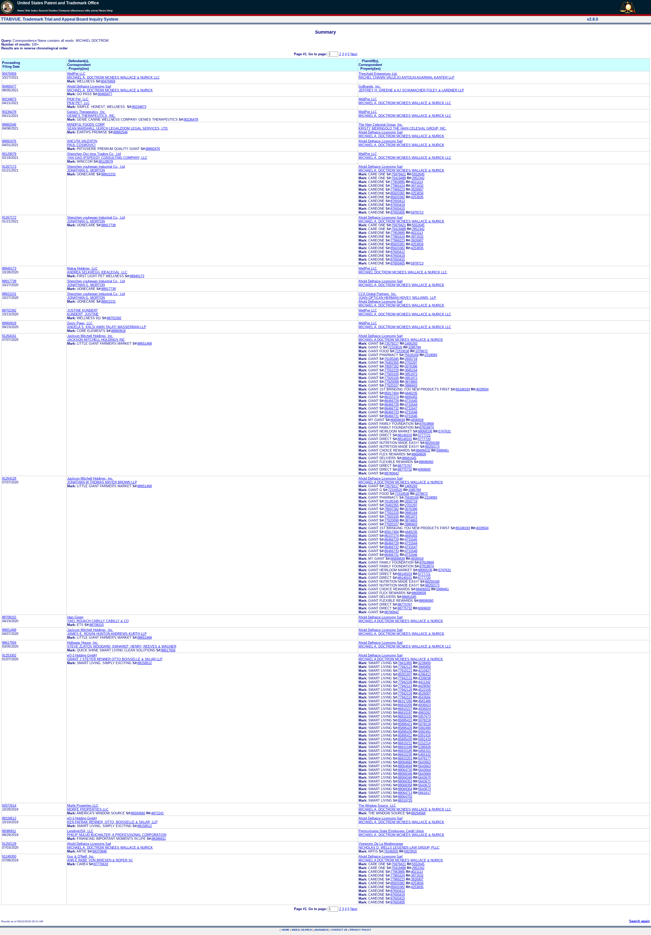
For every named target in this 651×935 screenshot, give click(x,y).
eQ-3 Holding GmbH (82, 655)
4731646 (411, 416)
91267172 (9, 217)
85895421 (405, 724)
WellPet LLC (76, 74)
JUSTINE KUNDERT (82, 310)
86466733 (391, 412)
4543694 (424, 697)
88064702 (405, 797)
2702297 (411, 363)
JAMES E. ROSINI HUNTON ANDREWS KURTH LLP (107, 634)
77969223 (398, 189)
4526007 (424, 693)
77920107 (391, 385)
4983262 (424, 713)
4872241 (157, 813)
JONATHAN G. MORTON (86, 170)
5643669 (424, 774)
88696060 (426, 462)
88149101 (405, 439)
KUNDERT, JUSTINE (83, 314)
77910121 (405, 671)
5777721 (424, 435)
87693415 (398, 209)
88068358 (405, 785)
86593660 (138, 813)
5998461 (442, 450)
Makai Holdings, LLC (82, 268)
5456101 (424, 751)
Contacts (64, 10)
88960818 (9, 323)
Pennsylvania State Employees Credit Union (391, 831)
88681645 (409, 458)
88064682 (405, 762)
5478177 (424, 758)
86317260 (405, 701)
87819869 (427, 424)
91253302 (9, 655)
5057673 (424, 716)
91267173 (9, 167)
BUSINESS (321, 929)
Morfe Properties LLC (82, 805)
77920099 (391, 382)
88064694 (405, 766)
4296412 (424, 674)
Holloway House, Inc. (82, 643)
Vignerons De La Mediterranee (381, 844)
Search (43, 10)
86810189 (405, 747)
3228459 (424, 663)
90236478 (9, 112)
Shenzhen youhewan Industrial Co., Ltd (96, 167)
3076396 (411, 366)
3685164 (411, 370)
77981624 (398, 186)
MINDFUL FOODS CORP (86, 125)
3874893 (411, 382)
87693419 (398, 205)
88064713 (405, 793)
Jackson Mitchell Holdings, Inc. (90, 336)
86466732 (391, 408)
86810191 (405, 716)
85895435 (405, 739)
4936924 (424, 709)
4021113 (417, 182)
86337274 (391, 397)
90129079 (9, 154)
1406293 (411, 343)
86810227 (405, 709)
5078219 (424, 724)
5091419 (424, 739)
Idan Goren (75, 617)
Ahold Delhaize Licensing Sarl (89, 86)
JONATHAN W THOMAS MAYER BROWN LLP (102, 482)
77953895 (398, 182)
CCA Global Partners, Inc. (378, 294)
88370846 (100, 851)
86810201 (405, 758)
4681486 (424, 701)
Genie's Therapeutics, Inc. (86, 112)
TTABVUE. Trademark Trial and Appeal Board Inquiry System (59, 19)
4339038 (424, 678)
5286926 (424, 747)
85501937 (405, 674)
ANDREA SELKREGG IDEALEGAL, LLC (97, 272)
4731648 (411, 412)
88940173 (9, 268)
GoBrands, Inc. (370, 86)
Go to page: (318, 54)
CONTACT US (339, 929)
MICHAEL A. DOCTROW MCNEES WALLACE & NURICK (110, 90)
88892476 (9, 141)
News (102, 10)
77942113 (405, 686)
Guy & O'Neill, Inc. (81, 856)
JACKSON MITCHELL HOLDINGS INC (96, 340)
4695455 (411, 397)
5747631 (444, 431)
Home (20, 10)
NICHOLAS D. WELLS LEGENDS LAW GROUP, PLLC (399, 847)
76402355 (391, 363)
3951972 (411, 374)
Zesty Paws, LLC (80, 323)
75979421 (399, 174)
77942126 (405, 693)
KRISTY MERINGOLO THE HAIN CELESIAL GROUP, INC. (403, 128)
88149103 (405, 435)
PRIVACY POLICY (360, 929)
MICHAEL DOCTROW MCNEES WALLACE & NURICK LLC (403, 272)
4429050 (424, 686)
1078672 (421, 351)
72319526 (395, 347)
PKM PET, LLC (78, 103)
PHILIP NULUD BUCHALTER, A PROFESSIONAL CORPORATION (116, 835)
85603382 (398, 197)
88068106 (425, 431)
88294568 (418, 813)
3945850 (424, 667)
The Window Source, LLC (377, 805)
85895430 (405, 732)
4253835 (417, 197)
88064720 (405, 770)
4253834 (417, 193)
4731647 (411, 408)
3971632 (417, 186)
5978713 (417, 212)
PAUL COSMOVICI (81, 145)
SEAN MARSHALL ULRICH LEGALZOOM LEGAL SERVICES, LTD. (117, 128)
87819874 (427, 427)
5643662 (424, 762)
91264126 (9, 478)
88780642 (391, 473)
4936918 (417, 420)
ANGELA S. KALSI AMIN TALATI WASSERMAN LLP (106, 327)
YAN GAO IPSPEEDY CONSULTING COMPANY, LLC (107, 158)
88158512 (145, 663)
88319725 (405, 800)
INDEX (296, 929)
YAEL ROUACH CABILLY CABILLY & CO (98, 621)
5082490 (424, 728)
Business (77, 10)
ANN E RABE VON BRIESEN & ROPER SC (100, 860)
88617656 (9, 643)
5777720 (424, 439)
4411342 (424, 682)
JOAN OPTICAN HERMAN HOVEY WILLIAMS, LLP (397, 298)
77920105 (391, 374)
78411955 (405, 663)
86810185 (405, 751)
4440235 (411, 393)
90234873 (9, 99)
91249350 (9, 856)
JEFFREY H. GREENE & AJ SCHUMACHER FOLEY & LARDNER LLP (411, 90)
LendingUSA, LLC (80, 831)
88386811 (9, 831)
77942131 (405, 678)
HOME (285, 929)
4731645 (411, 401)
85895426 (405, 728)
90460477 (9, 86)
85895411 (405, 735)
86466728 (391, 405)
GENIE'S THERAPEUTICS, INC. (91, 116)
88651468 (145, 343)
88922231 (108, 174)
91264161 (9, 336)
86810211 (405, 743)
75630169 (411, 355)
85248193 (463, 389)
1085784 (414, 347)
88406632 (423, 450)
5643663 (424, 766)
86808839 (398, 420)
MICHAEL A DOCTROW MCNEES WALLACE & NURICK (401, 340)
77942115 (405, 697)
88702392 (9, 310)
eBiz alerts (91, 10)
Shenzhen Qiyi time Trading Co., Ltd (94, 154)
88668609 (419, 454)
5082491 (424, 732)
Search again (639, 921)
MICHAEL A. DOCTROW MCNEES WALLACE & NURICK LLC (113, 77)
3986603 (411, 385)
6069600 (424, 469)
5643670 (424, 777)
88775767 (405, 466)
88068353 (405, 781)
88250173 (432, 447)
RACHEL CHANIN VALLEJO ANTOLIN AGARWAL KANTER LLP (406, 77)
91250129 (9, 844)
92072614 (9, 805)
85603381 (398, 193)
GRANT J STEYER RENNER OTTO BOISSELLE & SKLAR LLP (114, 659)
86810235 (405, 755)
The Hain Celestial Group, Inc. (381, 125)
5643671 (424, 781)
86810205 (405, 705)
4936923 (424, 705)
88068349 (405, 777)
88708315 (9, 617)
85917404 (391, 393)
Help (110, 10)
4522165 (424, 690)
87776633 (101, 864)
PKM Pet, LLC (77, 99)
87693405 (398, 212)
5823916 (410, 851)
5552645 (418, 174)
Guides (53, 10)
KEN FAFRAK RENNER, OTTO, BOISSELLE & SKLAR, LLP (112, 822)
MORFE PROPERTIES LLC (88, 809)
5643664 (424, 770)
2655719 (411, 359)
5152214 (424, 743)
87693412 (398, 201)
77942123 (405, 667)
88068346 (405, 774)
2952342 (418, 178)
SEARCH (306, 929)
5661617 (424, 793)
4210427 (424, 671)
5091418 (424, 735)
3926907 (417, 189)
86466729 (391, 401)
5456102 (424, 755)
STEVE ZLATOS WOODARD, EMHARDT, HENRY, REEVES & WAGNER (121, 646)
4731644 (411, 405)
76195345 (391, 359)
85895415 (405, 720)
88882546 (9, 125)
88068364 (405, 789)
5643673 (424, 789)
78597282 (391, 366)
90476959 (9, 74)
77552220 (391, 370)
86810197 (405, 713)
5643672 (424, 785)
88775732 (405, 469)
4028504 (482, 389)
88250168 (432, 443)
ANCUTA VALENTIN (82, 141)
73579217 (391, 343)
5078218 (424, 720)
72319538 (402, 351)
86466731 (391, 416)
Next (353, 54)
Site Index (31, 10)
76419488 (399, 178)
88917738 (108, 225)
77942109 (405, 682)
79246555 (391, 851)
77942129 (405, 690)
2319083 (431, 355)
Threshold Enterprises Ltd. (378, 74)
